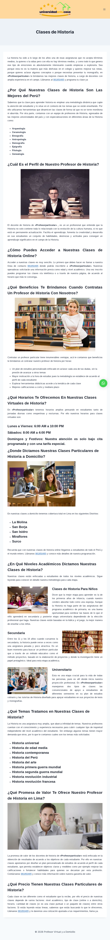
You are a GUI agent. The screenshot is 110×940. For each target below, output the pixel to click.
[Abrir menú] (104, 9)
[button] (103, 383)
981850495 (23, 911)
